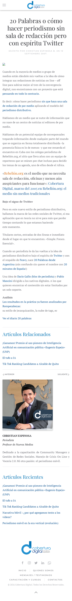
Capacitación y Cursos (25, 580)
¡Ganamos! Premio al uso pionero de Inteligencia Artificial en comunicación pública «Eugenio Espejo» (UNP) (34, 347)
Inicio (22, 570)
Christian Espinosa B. (41, 51)
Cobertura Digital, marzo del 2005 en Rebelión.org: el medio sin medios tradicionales (34, 188)
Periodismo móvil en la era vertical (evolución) (30, 523)
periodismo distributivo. (17, 110)
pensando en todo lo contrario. (21, 93)
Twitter (58, 255)
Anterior (9, 374)
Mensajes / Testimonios (36, 575)
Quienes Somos (43, 570)
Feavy (23, 260)
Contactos (55, 580)
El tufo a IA (9, 358)
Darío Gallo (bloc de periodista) (35, 276)
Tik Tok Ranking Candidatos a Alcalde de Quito (31, 364)
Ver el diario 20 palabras (17, 318)
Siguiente (63, 374)
